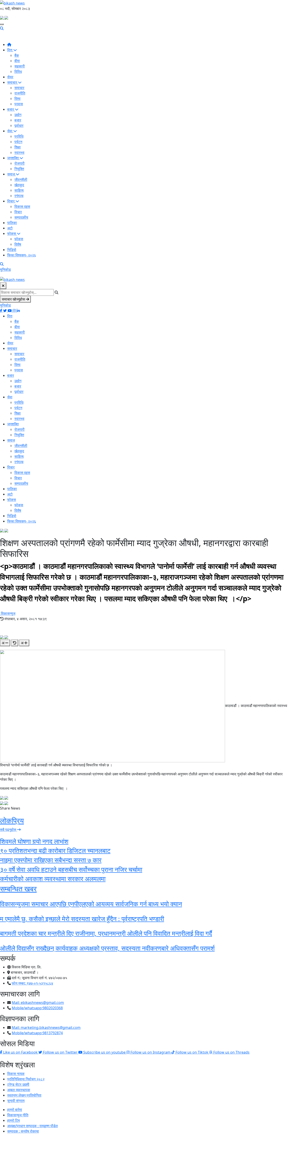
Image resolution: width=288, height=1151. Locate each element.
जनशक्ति (13, 157)
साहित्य (19, 190)
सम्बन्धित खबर (18, 888)
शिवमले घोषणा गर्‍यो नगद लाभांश (34, 841)
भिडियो (11, 249)
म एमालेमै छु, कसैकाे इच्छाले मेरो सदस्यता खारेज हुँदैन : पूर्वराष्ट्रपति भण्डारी (82, 918)
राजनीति (19, 93)
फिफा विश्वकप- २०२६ (21, 255)
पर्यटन (18, 141)
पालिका (12, 222)
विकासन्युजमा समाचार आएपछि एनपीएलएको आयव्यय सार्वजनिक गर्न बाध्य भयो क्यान (91, 904)
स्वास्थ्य (19, 152)
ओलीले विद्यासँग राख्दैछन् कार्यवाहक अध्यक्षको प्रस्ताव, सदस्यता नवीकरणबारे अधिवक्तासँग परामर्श (107, 948)
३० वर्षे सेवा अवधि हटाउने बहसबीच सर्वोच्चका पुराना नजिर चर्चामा (71, 869)
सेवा (10, 130)
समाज (11, 174)
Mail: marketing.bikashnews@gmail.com (46, 1027)
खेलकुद (19, 184)
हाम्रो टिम (13, 1120)
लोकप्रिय (12, 820)
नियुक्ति (19, 168)
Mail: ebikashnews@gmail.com (38, 1002)
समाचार (12, 82)
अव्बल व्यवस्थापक (18, 1089)
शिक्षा (17, 147)
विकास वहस (22, 206)
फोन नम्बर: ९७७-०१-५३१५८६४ (32, 983)
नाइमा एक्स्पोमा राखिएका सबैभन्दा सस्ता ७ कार (50, 860)
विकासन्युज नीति (17, 1115)
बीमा (17, 60)
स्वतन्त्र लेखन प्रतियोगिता (24, 1095)
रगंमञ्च (18, 195)
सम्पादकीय (21, 217)
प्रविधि (18, 136)
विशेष (17, 244)
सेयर (10, 76)
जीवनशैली (20, 179)
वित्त (10, 49)
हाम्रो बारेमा (14, 1109)
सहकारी (19, 66)
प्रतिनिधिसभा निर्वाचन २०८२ (26, 1079)
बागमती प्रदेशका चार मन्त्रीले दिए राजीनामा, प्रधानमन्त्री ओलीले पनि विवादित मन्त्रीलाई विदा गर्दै (106, 933)
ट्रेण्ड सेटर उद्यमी (18, 1084)
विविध (18, 71)
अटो (10, 228)
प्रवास (18, 103)
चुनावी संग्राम (16, 1100)
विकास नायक (16, 1073)
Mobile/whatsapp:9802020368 (37, 1007)
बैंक (16, 55)
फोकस (12, 233)
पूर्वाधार (18, 125)
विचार (11, 201)
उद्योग (17, 114)
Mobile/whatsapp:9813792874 (37, 1032)
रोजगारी (19, 163)
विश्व (17, 98)
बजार (11, 109)
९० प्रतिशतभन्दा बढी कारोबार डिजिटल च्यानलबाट (55, 850)
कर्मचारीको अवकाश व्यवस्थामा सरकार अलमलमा (53, 878)
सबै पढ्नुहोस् (8, 829)
